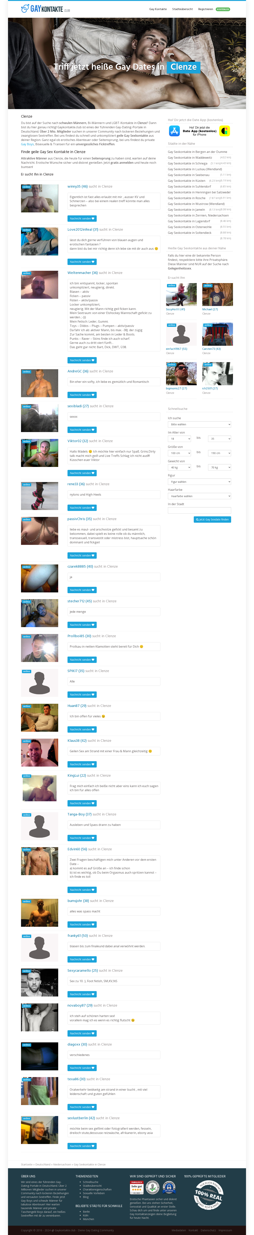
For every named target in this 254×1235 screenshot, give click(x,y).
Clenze (107, 186)
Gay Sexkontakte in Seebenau (199, 175)
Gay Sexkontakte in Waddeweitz (199, 158)
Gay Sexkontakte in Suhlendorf (199, 186)
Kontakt (193, 1230)
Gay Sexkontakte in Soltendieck (199, 233)
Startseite (27, 1164)
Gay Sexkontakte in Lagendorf (199, 221)
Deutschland (42, 1164)
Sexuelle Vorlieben (94, 1193)
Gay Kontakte (158, 9)
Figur (171, 475)
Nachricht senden (81, 218)
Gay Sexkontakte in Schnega (194, 163)
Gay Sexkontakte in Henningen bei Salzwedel (199, 192)
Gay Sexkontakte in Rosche (194, 198)
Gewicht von (176, 461)
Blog (86, 1197)
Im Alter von (176, 432)
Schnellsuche (90, 1182)
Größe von (175, 447)
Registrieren (213, 9)
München (88, 1219)
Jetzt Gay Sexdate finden (214, 519)
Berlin (86, 1211)
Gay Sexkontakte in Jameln (194, 210)
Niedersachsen (62, 1164)
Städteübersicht (182, 9)
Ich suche (174, 418)
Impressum (225, 1230)
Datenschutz (208, 1230)
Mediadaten (179, 1230)
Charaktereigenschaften (97, 1189)
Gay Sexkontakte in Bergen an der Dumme (199, 152)
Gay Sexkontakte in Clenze (90, 1164)
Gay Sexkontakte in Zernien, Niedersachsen (199, 215)
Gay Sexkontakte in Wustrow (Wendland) (199, 204)
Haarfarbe (175, 490)
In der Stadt (176, 504)
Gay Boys (27, 144)
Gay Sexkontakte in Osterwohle (199, 227)
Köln (85, 1215)
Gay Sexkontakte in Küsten (194, 181)
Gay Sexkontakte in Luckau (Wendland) (199, 169)
